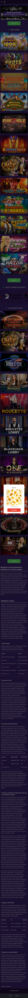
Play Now (14, 510)
